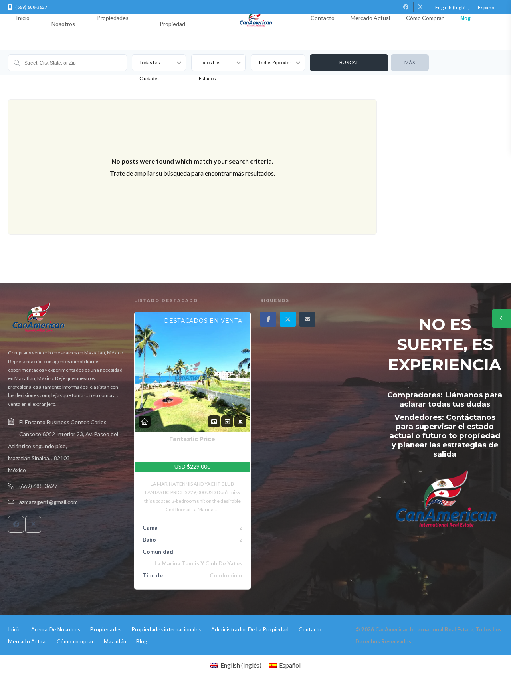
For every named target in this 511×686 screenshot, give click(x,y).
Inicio (23, 17)
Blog (465, 17)
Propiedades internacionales (166, 629)
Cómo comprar (425, 17)
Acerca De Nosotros (63, 17)
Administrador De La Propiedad (172, 17)
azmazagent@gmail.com (48, 501)
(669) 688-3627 (38, 485)
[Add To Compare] (227, 421)
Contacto (323, 17)
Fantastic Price (192, 439)
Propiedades (113, 17)
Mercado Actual (370, 17)
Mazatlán (115, 641)
